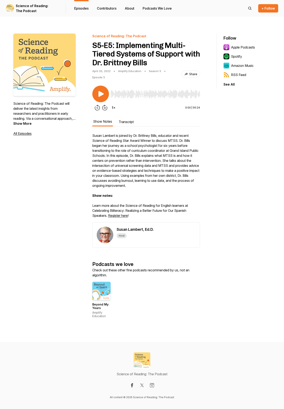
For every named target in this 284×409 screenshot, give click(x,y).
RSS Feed (238, 75)
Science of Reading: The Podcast (32, 8)
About (129, 8)
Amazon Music (242, 66)
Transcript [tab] (126, 122)
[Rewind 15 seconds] (97, 108)
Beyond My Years (100, 306)
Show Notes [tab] (102, 121)
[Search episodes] (250, 8)
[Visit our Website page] (152, 385)
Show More (22, 123)
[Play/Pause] (100, 94)
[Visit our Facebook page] (132, 385)
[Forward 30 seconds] (105, 108)
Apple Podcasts (243, 47)
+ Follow (268, 8)
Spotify (236, 56)
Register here (118, 215)
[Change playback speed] (113, 108)
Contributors (106, 8)
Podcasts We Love (157, 8)
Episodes (81, 8)
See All (229, 84)
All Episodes (22, 133)
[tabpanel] (146, 177)
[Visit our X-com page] (142, 385)
